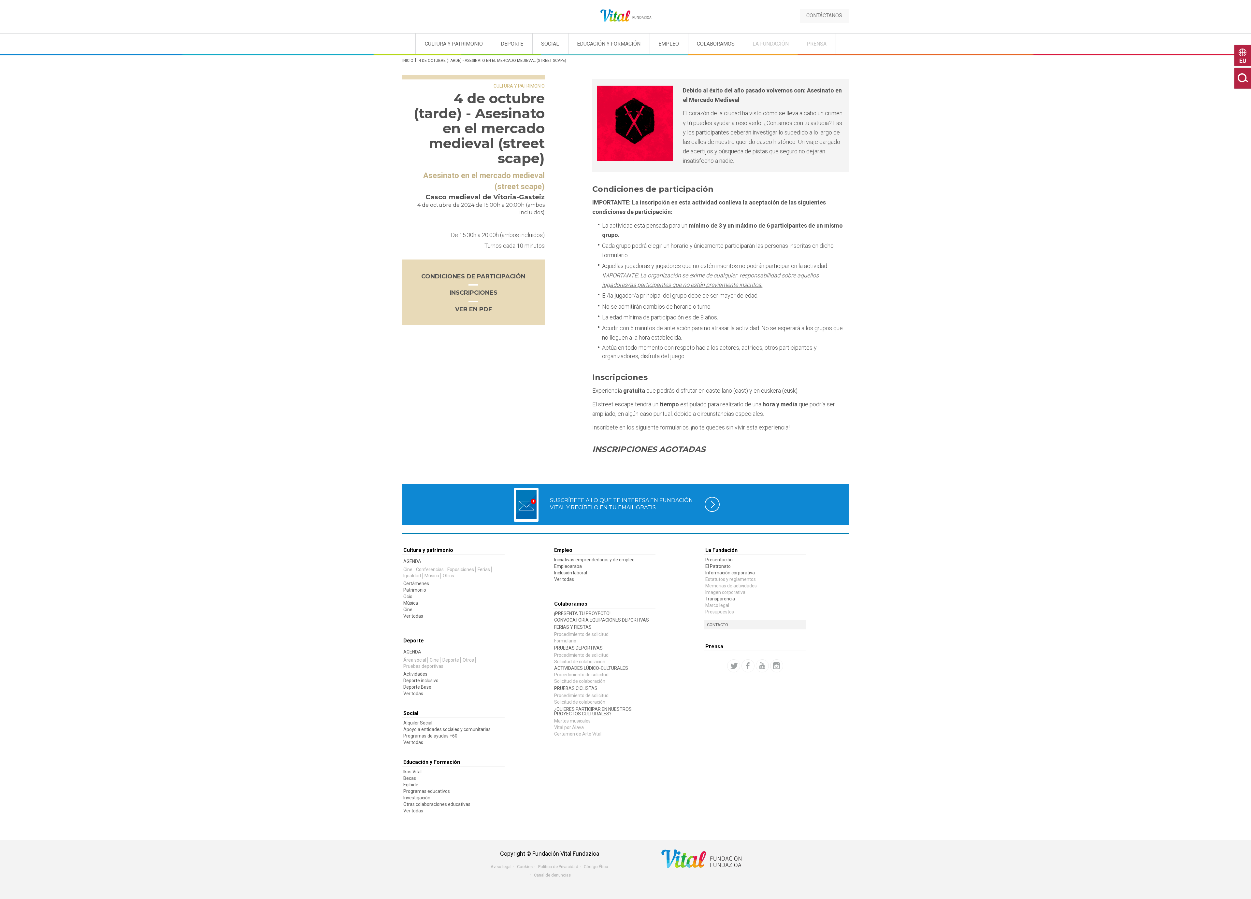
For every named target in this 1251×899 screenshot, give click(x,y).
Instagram (776, 665)
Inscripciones (473, 292)
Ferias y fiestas (573, 627)
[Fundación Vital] (31, 42)
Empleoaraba (568, 566)
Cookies (525, 866)
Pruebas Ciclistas (575, 688)
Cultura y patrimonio (454, 44)
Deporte (512, 44)
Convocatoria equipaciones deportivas (601, 620)
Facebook (748, 665)
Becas (409, 778)
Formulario (565, 640)
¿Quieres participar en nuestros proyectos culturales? (593, 711)
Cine (407, 569)
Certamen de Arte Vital (577, 734)
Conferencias (430, 569)
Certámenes (416, 583)
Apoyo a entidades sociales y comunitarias (447, 729)
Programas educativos (426, 791)
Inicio (407, 60)
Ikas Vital (412, 771)
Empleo (668, 44)
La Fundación (771, 44)
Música (431, 575)
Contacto (717, 624)
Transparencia (720, 598)
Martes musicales (572, 720)
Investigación (416, 797)
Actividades (415, 674)
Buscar (1242, 78)
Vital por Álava (569, 727)
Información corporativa (730, 572)
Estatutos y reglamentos (730, 579)
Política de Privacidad (558, 866)
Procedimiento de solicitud (581, 634)
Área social (414, 660)
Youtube (762, 665)
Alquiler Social (417, 722)
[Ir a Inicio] (625, 16)
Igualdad (412, 575)
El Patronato (718, 566)
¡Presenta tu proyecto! (582, 613)
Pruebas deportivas (423, 666)
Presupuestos (719, 611)
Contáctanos (824, 15)
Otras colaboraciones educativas (436, 804)
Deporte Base (417, 687)
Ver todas (413, 616)
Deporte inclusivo (421, 680)
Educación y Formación (608, 44)
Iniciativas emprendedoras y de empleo (594, 559)
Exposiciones (460, 569)
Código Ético (596, 866)
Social (550, 44)
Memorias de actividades (731, 585)
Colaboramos (716, 44)
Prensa (817, 44)
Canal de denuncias (552, 875)
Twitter (733, 665)
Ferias (484, 569)
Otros (448, 575)
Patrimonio (414, 590)
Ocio (407, 596)
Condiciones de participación (473, 276)
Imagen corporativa (725, 592)
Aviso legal (501, 866)
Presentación (719, 559)
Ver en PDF (473, 309)
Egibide (410, 784)
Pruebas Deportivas (578, 648)
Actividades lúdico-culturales (591, 668)
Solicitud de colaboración (579, 661)
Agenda (412, 561)
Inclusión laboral (570, 572)
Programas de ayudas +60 (430, 735)
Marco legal (717, 605)
